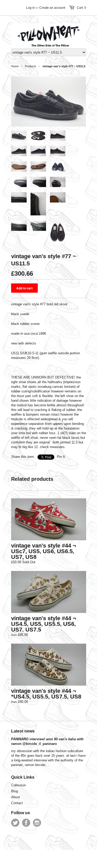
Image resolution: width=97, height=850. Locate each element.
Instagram (37, 823)
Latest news (23, 731)
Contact (17, 803)
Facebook (26, 823)
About (15, 797)
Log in (30, 8)
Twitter (15, 823)
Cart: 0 (81, 8)
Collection (18, 785)
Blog (14, 791)
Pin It (61, 457)
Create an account (52, 8)
